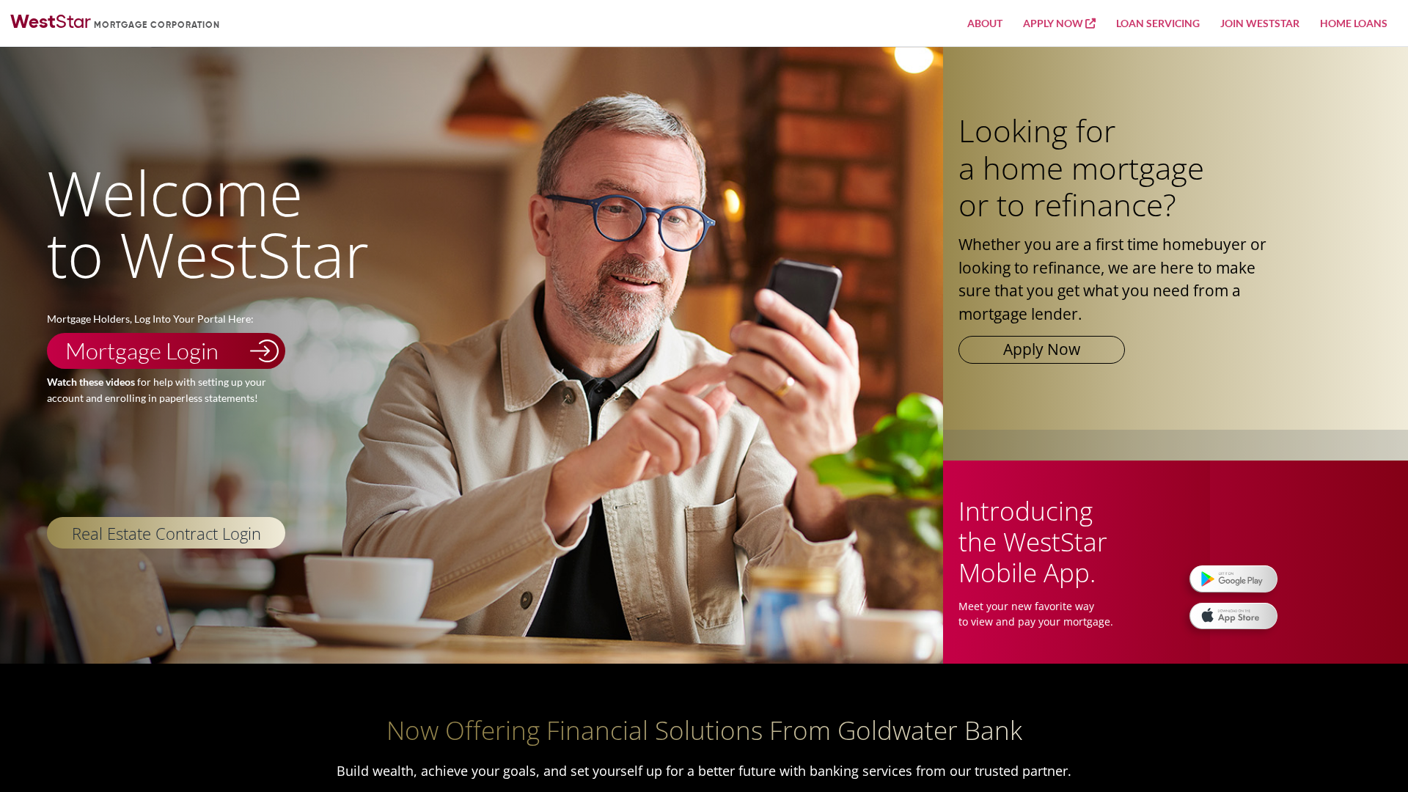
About (984, 23)
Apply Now (1054, 23)
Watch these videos (91, 381)
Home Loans (1353, 23)
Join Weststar (1259, 23)
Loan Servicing (1158, 23)
